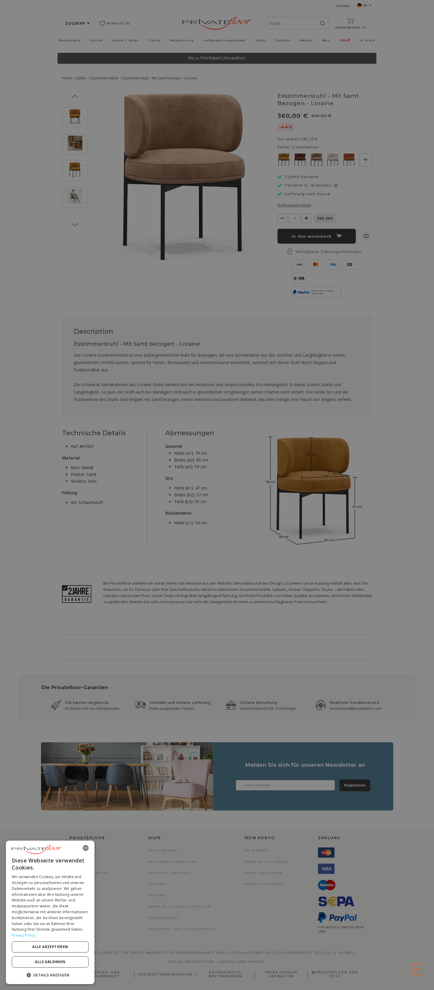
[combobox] (86, 848)
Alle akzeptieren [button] (50, 946)
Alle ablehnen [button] (50, 961)
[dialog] (50, 912)
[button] (50, 974)
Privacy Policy (23, 935)
